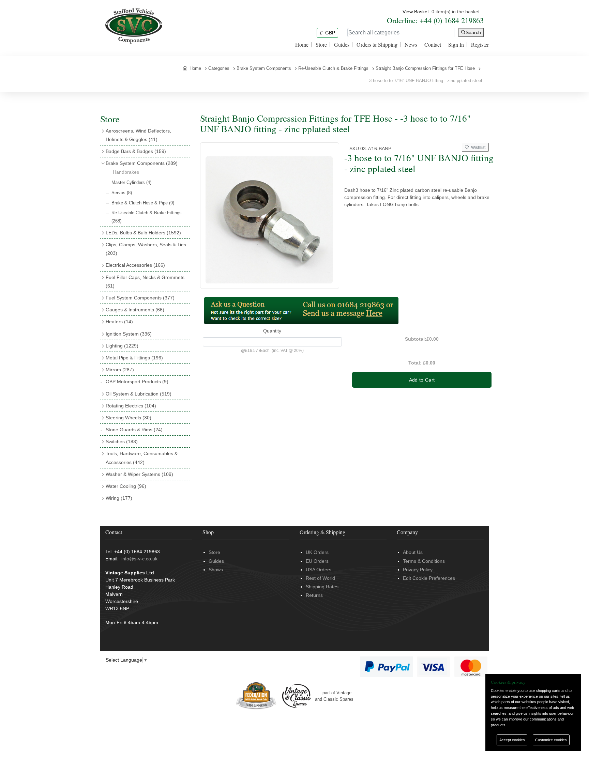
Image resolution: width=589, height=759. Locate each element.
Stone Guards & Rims (134, 429)
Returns (314, 595)
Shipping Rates (322, 586)
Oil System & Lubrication (138, 394)
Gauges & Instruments (135, 309)
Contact (432, 44)
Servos (121, 192)
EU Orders (317, 561)
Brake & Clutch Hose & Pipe (142, 202)
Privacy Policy (418, 569)
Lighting (122, 345)
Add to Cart (422, 380)
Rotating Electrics (131, 405)
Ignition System (129, 334)
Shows (216, 569)
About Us (413, 552)
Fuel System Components (140, 297)
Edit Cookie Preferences (429, 578)
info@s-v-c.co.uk (139, 558)
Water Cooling (126, 486)
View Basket (416, 11)
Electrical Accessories (135, 265)
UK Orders (317, 552)
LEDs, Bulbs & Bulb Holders (143, 232)
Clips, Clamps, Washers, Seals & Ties (146, 249)
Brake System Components (142, 163)
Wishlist (477, 147)
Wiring (119, 498)
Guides (341, 44)
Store (321, 44)
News (411, 44)
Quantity (272, 331)
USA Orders (318, 569)
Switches (122, 441)
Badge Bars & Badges (136, 151)
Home (301, 44)
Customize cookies (551, 740)
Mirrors (120, 369)
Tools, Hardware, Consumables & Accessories (142, 458)
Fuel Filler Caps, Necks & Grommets (145, 282)
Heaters (119, 321)
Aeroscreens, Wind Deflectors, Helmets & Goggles (138, 135)
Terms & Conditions (424, 561)
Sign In (456, 44)
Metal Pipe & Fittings (134, 357)
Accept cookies (512, 740)
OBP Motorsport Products (137, 381)
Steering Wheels (128, 417)
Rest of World (320, 578)
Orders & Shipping (377, 44)
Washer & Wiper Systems (139, 474)
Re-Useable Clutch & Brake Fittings (146, 216)
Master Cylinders (131, 182)
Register (480, 44)
